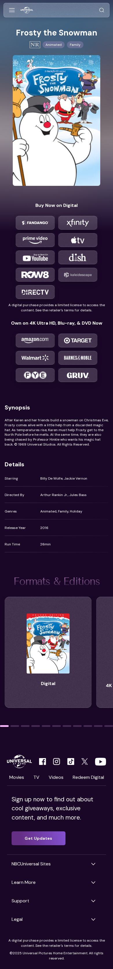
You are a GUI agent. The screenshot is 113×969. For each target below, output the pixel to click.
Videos (56, 777)
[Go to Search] (102, 10)
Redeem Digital (88, 777)
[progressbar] (4, 726)
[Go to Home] (27, 10)
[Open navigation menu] (11, 10)
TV (36, 777)
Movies (16, 777)
